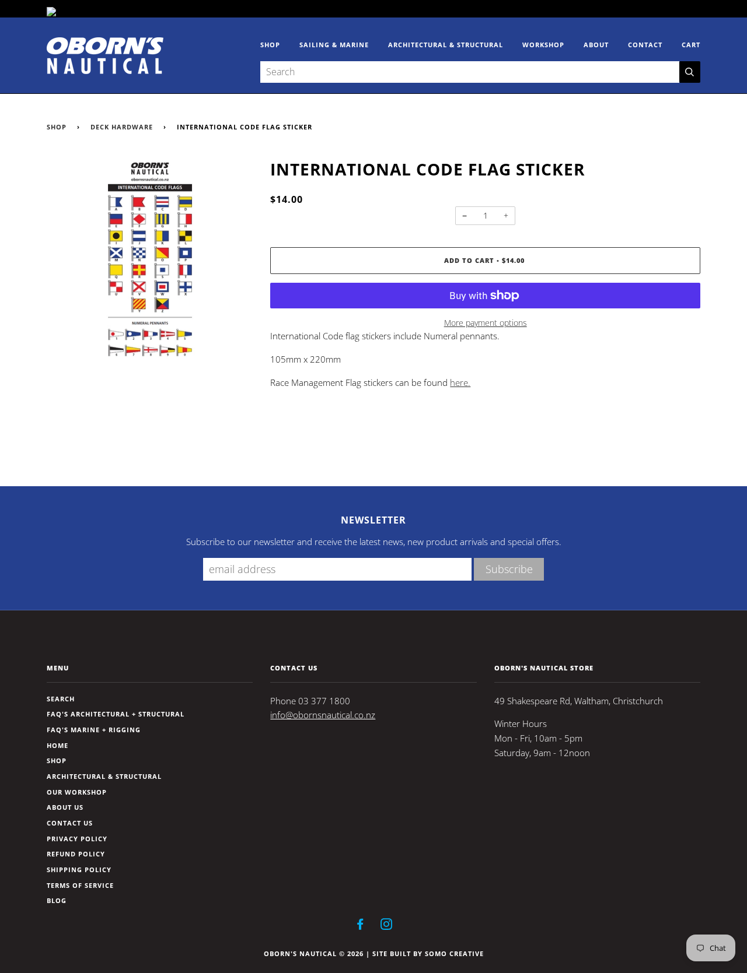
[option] (150, 261)
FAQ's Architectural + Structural (115, 713)
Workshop (543, 44)
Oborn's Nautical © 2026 (314, 953)
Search (61, 698)
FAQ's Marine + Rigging (94, 729)
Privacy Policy (77, 838)
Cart (691, 44)
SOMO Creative (454, 953)
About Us (65, 807)
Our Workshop (77, 792)
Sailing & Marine (334, 44)
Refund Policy (76, 853)
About (596, 44)
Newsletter (373, 520)
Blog (57, 900)
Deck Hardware (121, 126)
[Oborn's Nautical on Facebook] (360, 926)
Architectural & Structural (445, 44)
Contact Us (70, 823)
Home (57, 745)
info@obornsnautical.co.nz (322, 715)
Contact (645, 44)
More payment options (485, 322)
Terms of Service (80, 885)
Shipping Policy (79, 869)
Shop (270, 44)
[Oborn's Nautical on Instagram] (387, 926)
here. (460, 383)
